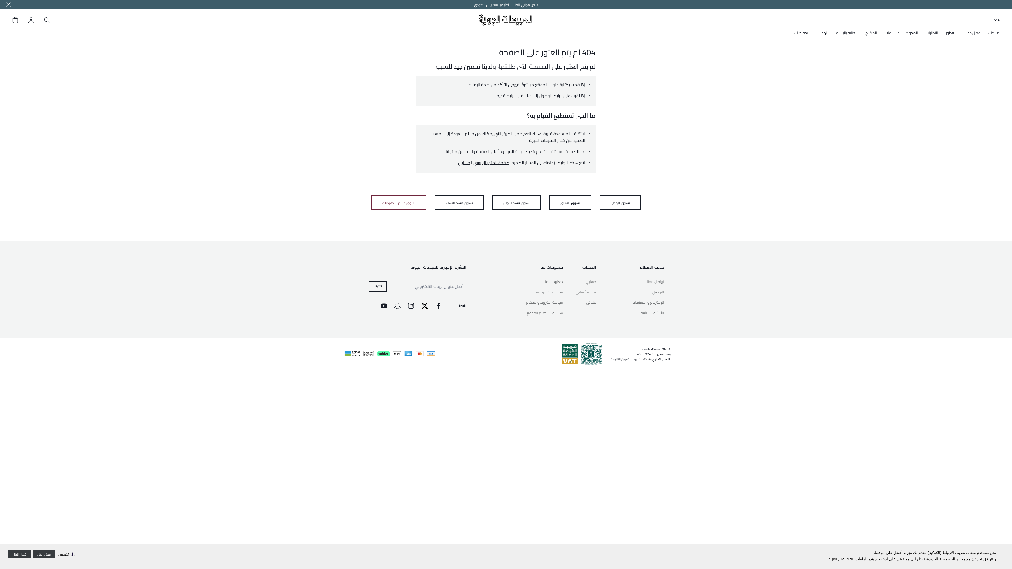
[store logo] (506, 19)
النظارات (932, 32)
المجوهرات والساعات (901, 32)
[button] (66, 554)
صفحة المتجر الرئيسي (491, 162)
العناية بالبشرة (847, 32)
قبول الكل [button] (19, 554)
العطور (951, 32)
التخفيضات (802, 32)
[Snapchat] (397, 306)
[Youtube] (384, 306)
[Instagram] (411, 306)
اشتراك (378, 286)
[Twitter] (425, 306)
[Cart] (15, 20)
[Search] (47, 20)
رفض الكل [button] (44, 554)
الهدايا (823, 32)
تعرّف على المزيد (841, 559)
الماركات (994, 32)
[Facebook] (438, 306)
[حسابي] (31, 20)
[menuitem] (993, 35)
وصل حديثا (972, 32)
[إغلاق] (8, 4)
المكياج (871, 32)
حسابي (464, 162)
